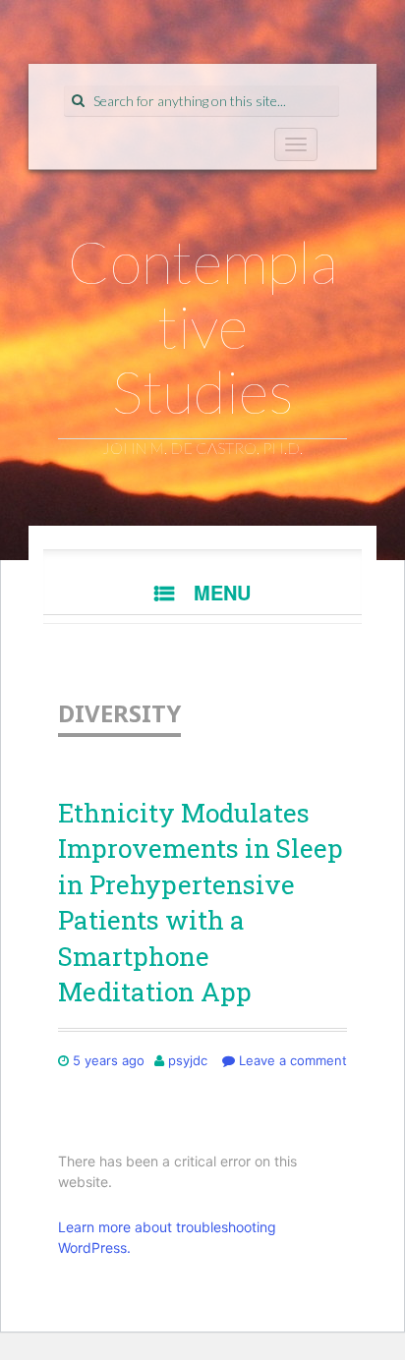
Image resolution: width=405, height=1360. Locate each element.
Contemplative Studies (202, 326)
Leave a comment (291, 1060)
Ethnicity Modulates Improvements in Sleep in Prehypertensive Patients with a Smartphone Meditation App (200, 902)
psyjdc (187, 1060)
